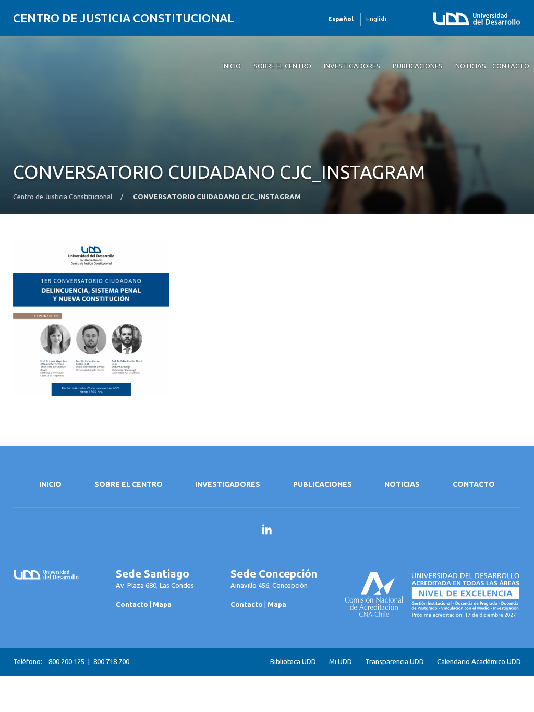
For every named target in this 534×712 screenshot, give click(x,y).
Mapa (162, 604)
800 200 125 (66, 661)
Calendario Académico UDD (479, 662)
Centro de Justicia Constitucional (123, 17)
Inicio (50, 484)
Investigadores (227, 484)
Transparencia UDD (394, 662)
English (376, 19)
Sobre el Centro (128, 484)
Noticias (402, 484)
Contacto (474, 484)
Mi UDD (340, 662)
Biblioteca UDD (293, 662)
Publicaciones (322, 484)
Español (341, 19)
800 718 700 (111, 661)
